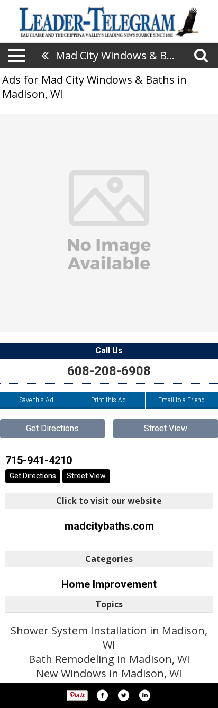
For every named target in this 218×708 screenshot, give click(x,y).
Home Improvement (109, 584)
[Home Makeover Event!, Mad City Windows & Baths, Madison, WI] (109, 223)
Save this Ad (36, 400)
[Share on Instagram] (144, 695)
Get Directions (52, 428)
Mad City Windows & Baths (120, 55)
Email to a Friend (181, 400)
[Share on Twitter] (123, 695)
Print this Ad (108, 400)
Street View (165, 428)
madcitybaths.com (109, 526)
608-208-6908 (109, 371)
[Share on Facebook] (102, 695)
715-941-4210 (38, 460)
